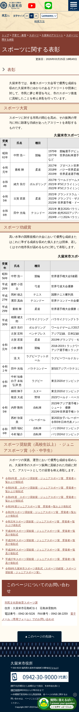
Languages (48, 15)
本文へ (6, 15)
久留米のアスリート (52, 35)
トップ (5, 35)
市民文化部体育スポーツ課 (21, 602)
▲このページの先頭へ (39, 636)
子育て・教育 (19, 35)
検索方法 (39, 21)
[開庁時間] (15, 690)
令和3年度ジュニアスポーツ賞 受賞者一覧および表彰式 (38, 506)
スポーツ (34, 35)
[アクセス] (53, 668)
